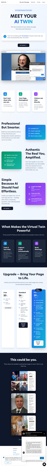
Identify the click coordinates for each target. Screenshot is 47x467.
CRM (27, 310)
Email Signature (16, 454)
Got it (8, 462)
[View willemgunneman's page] (23, 381)
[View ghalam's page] (23, 403)
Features (15, 450)
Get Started (23, 45)
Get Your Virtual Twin (23, 325)
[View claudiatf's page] (23, 425)
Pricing (14, 452)
